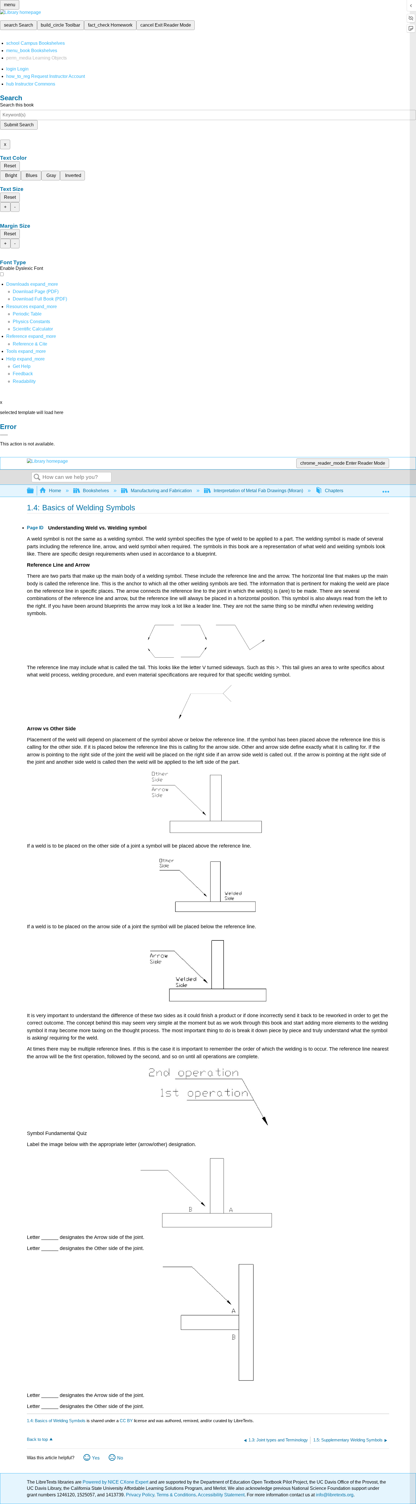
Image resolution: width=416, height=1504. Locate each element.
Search (37, 477)
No (120, 1458)
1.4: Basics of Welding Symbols (56, 1420)
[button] (23, 373)
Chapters (334, 490)
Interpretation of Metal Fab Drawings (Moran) (258, 490)
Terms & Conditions (176, 1494)
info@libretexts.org (334, 1494)
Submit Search (19, 124)
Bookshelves (96, 490)
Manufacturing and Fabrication (161, 490)
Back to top (37, 1439)
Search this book (17, 105)
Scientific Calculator (33, 329)
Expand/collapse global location (385, 489)
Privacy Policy (140, 1494)
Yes (96, 1458)
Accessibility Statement (221, 1494)
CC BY (127, 1420)
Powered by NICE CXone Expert (116, 1482)
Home (55, 490)
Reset (10, 165)
